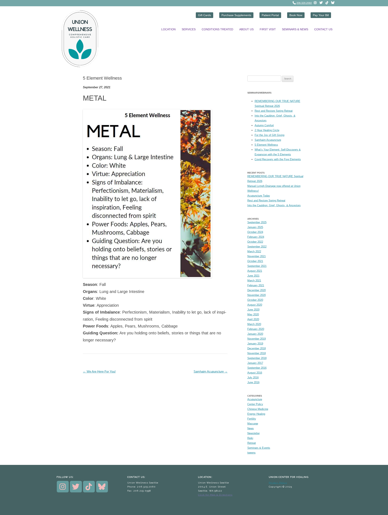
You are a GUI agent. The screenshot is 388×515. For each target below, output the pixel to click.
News (250, 428)
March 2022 (254, 251)
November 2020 (256, 295)
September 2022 (257, 246)
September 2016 (257, 367)
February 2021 (255, 285)
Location (168, 29)
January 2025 (255, 227)
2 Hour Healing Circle (267, 130)
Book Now (295, 15)
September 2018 (257, 358)
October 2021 (255, 261)
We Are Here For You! (99, 371)
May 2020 (253, 314)
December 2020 (256, 290)
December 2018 (256, 348)
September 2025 (257, 222)
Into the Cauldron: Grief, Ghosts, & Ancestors (274, 205)
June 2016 (253, 382)
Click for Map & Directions (215, 494)
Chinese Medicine (257, 409)
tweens (251, 452)
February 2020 (255, 329)
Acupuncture (254, 399)
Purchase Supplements (236, 15)
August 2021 (254, 270)
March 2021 (254, 280)
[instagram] (315, 2)
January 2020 (255, 333)
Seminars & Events (258, 447)
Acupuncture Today (258, 195)
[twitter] (321, 2)
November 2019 (256, 338)
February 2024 (255, 236)
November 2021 (256, 256)
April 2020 (253, 319)
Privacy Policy (278, 482)
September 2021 (257, 266)
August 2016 (254, 372)
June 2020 (253, 309)
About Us (246, 29)
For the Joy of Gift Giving (269, 135)
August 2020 (254, 304)
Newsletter (253, 433)
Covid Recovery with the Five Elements (278, 159)
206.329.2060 (304, 3)
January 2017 (255, 362)
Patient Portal (270, 15)
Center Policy (255, 404)
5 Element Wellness (266, 144)
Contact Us (323, 29)
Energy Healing (256, 413)
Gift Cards (204, 15)
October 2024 (255, 232)
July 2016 (253, 377)
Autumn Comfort (264, 125)
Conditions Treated (217, 29)
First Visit (268, 29)
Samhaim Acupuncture (211, 371)
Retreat (251, 442)
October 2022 (255, 241)
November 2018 (256, 353)
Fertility (251, 418)
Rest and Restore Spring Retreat (274, 110)
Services (189, 29)
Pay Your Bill (321, 15)
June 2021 (253, 275)
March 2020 (254, 324)
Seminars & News (295, 29)
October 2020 (255, 299)
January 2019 (255, 343)
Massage (252, 423)
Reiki (250, 438)
